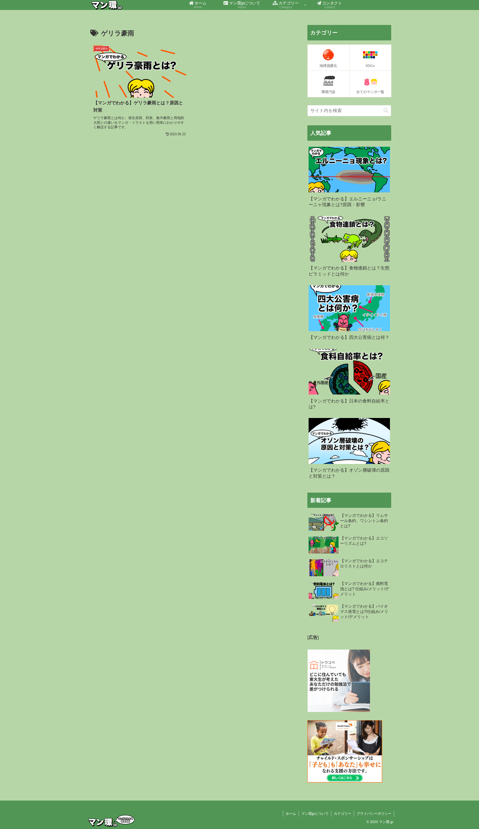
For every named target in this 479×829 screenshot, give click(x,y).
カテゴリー (342, 814)
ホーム (291, 814)
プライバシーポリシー (374, 814)
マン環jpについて (315, 814)
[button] (385, 111)
